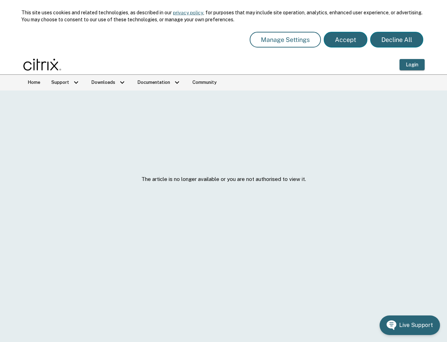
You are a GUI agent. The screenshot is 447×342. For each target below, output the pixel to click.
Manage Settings (285, 39)
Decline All (396, 39)
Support (65, 82)
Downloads (108, 82)
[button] (410, 325)
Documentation (159, 82)
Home (34, 82)
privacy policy (188, 12)
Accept (345, 39)
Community (204, 82)
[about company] (44, 65)
